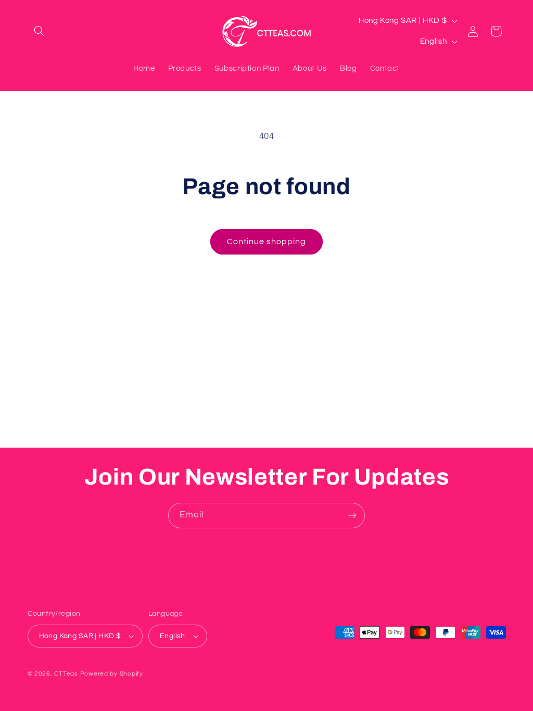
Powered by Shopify (111, 674)
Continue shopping (267, 241)
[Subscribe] (352, 515)
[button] (40, 31)
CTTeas (66, 674)
